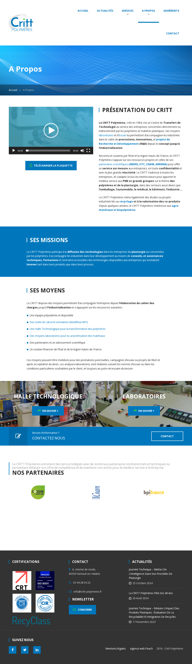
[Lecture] (14, 150)
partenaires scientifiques (133, 164)
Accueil (13, 90)
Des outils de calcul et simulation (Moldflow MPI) (59, 322)
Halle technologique (48, 396)
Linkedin (37, 650)
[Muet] (82, 150)
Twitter (24, 650)
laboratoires (106, 135)
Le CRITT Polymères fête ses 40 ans (151, 593)
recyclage (126, 201)
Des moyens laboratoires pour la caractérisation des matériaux (67, 336)
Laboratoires (144, 396)
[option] (73, 492)
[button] (51, 130)
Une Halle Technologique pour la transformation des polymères (68, 329)
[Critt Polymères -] (22, 22)
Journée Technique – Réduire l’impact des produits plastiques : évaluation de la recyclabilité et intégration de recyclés (154, 612)
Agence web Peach (141, 648)
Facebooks (12, 650)
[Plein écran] (88, 150)
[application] (51, 130)
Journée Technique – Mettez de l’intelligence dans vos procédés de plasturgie (150, 574)
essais (122, 135)
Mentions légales (115, 648)
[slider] (48, 150)
